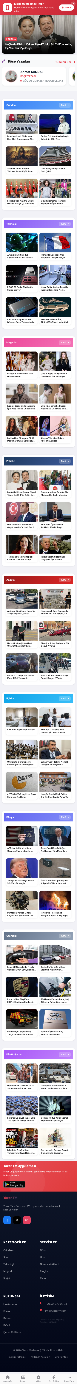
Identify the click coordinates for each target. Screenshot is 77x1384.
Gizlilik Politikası (17, 1356)
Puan (43, 1278)
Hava (43, 1257)
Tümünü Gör (63, 61)
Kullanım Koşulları (40, 1356)
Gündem (8, 1250)
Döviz (43, 1250)
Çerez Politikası (12, 1332)
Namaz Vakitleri (49, 1264)
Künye (6, 1311)
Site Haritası (61, 1356)
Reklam (7, 1318)
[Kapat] (73, 3)
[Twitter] (17, 1220)
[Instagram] (27, 1220)
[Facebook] (7, 1220)
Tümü (63, 105)
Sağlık (6, 1278)
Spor (6, 1257)
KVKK (6, 1325)
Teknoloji (8, 1264)
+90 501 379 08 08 (56, 1303)
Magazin (8, 1271)
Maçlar (44, 1271)
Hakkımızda (10, 1304)
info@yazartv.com (55, 1310)
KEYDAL (59, 1319)
